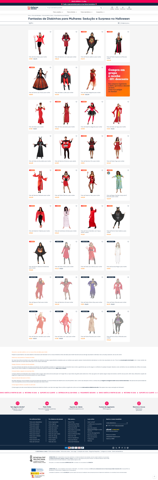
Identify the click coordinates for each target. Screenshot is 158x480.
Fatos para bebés (34, 428)
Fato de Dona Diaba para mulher (38, 57)
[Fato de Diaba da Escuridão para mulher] (40, 147)
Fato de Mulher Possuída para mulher (90, 336)
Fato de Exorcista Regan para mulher (117, 266)
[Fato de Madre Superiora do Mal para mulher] (118, 43)
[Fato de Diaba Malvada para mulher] (118, 288)
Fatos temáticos (86, 12)
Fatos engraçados (53, 422)
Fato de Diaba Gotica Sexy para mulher (91, 302)
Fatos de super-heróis (54, 433)
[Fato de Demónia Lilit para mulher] (66, 288)
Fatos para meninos (35, 432)
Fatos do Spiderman (73, 437)
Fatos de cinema (53, 428)
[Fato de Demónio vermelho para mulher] (40, 323)
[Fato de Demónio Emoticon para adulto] (66, 147)
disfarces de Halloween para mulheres (25, 373)
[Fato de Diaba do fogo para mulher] (118, 113)
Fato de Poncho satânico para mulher (91, 57)
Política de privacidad (119, 425)
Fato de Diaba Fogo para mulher (115, 161)
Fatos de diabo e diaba (47, 15)
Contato (90, 426)
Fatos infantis (71, 12)
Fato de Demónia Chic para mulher (90, 161)
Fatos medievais (53, 437)
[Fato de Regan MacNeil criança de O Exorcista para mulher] (118, 182)
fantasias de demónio (22, 367)
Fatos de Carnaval (34, 441)
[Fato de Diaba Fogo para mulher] (118, 147)
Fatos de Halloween (36, 15)
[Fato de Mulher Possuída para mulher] (92, 323)
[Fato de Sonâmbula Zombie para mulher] (66, 217)
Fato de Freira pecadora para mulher (65, 126)
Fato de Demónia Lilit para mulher (64, 302)
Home (29, 15)
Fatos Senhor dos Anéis (74, 430)
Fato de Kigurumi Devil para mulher (38, 302)
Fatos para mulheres (35, 435)
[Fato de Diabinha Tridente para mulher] (40, 217)
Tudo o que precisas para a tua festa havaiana (79, 4)
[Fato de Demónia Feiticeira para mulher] (40, 182)
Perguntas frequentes (94, 451)
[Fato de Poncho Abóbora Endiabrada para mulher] (40, 253)
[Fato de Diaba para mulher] (40, 113)
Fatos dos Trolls (72, 435)
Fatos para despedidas (36, 422)
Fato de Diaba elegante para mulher (90, 92)
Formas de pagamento (94, 433)
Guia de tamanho (92, 437)
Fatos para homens (35, 433)
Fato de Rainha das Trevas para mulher (39, 92)
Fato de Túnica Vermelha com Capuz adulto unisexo (91, 231)
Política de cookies (65, 451)
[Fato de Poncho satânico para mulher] (92, 43)
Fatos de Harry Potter (73, 424)
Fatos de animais (53, 432)
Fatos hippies (52, 439)
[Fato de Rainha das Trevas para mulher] (40, 79)
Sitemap (90, 440)
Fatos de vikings (53, 435)
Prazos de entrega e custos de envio (95, 430)
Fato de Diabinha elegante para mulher (91, 126)
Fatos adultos (57, 12)
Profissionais (91, 438)
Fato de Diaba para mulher (36, 126)
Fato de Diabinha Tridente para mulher (39, 231)
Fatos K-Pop (71, 422)
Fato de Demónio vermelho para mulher (39, 336)
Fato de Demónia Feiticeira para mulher (39, 195)
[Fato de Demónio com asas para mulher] (66, 43)
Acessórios (99, 12)
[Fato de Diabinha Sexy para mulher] (92, 182)
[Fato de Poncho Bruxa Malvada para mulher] (118, 323)
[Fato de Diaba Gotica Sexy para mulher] (92, 288)
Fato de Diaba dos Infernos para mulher (91, 266)
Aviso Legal (73, 451)
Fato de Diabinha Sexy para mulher (90, 195)
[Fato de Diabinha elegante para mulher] (92, 113)
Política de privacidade (54, 451)
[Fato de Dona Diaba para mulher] (40, 43)
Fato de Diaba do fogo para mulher (116, 126)
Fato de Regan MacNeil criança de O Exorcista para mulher (117, 196)
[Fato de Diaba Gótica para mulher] (66, 253)
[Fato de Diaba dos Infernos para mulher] (92, 253)
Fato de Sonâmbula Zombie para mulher (65, 231)
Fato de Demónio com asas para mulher (65, 57)
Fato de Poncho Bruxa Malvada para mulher (116, 337)
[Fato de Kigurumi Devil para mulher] (40, 288)
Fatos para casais (34, 426)
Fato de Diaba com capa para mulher (65, 336)
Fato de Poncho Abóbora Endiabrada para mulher (39, 267)
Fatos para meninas (35, 430)
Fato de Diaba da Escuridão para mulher (40, 161)
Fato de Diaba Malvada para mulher (116, 302)
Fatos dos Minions (72, 439)
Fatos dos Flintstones (73, 441)
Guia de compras (92, 428)
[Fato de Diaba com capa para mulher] (66, 323)
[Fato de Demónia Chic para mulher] (92, 147)
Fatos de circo (52, 441)
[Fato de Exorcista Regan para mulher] (118, 253)
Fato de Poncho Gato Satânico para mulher (116, 231)
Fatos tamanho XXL (35, 439)
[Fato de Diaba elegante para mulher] (92, 79)
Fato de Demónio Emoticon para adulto (65, 161)
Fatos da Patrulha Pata (74, 433)
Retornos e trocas (92, 435)
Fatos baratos (33, 437)
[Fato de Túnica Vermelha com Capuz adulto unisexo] (92, 217)
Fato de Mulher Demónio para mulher (65, 195)
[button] (129, 8)
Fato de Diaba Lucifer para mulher (64, 92)
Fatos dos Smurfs (72, 428)
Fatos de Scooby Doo (73, 426)
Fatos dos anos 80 (53, 426)
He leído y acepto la (115, 425)
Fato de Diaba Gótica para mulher (64, 266)
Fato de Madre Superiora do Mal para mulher (117, 57)
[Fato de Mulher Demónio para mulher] (66, 182)
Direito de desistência (117, 451)
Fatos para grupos (34, 424)
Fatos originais (52, 424)
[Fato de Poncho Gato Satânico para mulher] (118, 217)
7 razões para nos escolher (95, 424)
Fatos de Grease (72, 432)
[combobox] (74, 8)
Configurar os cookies (106, 451)
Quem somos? (91, 422)
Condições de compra (82, 451)
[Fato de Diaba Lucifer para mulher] (66, 79)
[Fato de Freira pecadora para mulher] (66, 113)
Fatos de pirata (53, 430)
